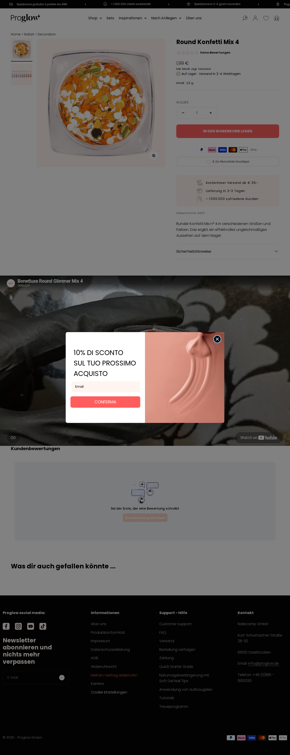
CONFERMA (105, 402)
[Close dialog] (217, 339)
